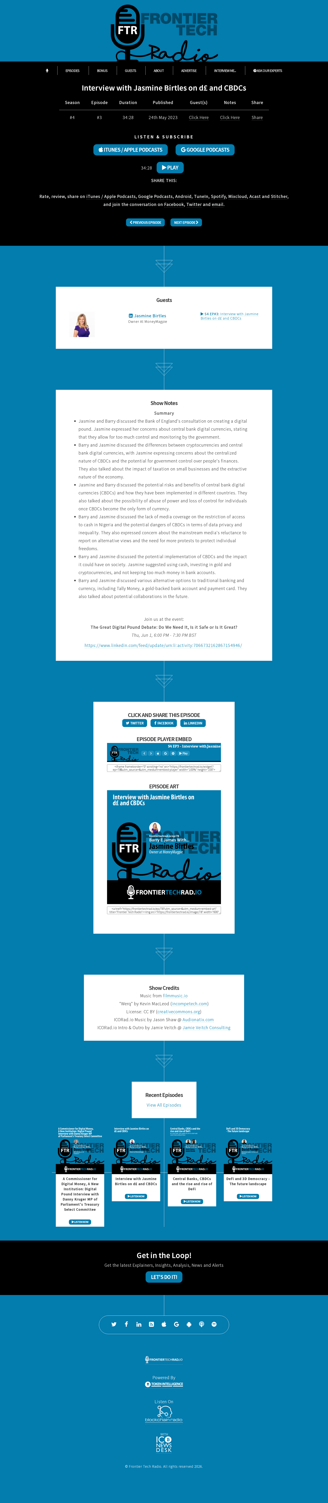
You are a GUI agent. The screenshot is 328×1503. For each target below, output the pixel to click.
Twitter (194, 204)
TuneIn (201, 196)
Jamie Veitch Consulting (206, 1027)
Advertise (188, 70)
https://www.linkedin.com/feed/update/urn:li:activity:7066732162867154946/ (163, 645)
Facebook (174, 204)
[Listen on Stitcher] (201, 1324)
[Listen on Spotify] (214, 1324)
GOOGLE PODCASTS (207, 149)
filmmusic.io (175, 996)
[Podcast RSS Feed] (151, 1324)
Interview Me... (225, 70)
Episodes (72, 70)
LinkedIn (194, 723)
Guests (130, 70)
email (217, 204)
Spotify (218, 196)
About (159, 70)
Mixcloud (237, 196)
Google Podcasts (155, 196)
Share (257, 117)
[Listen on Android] (189, 1324)
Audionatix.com (198, 1019)
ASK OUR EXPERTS (269, 70)
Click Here (199, 117)
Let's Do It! (164, 1277)
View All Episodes (164, 1105)
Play (172, 167)
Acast (255, 196)
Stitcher (279, 196)
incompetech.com (189, 1004)
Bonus (102, 70)
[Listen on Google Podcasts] (176, 1324)
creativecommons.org (179, 1012)
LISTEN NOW (81, 1222)
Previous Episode (146, 222)
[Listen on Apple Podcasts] (164, 1324)
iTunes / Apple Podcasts (111, 196)
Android (183, 196)
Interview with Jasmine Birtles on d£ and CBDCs (230, 316)
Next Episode (185, 222)
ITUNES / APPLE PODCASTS (132, 149)
